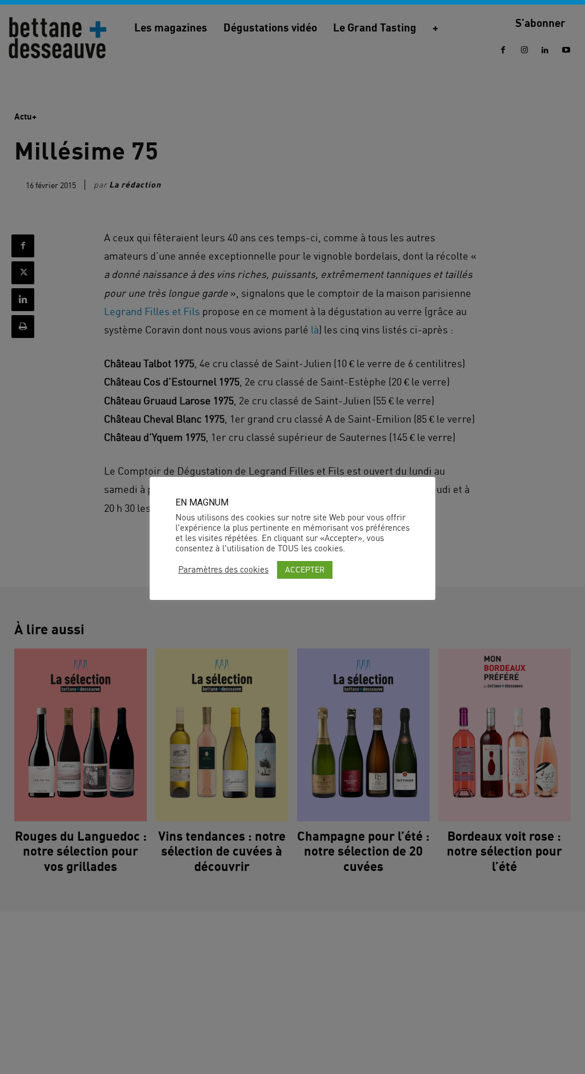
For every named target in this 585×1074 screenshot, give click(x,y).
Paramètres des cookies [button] (223, 569)
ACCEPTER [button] (304, 569)
